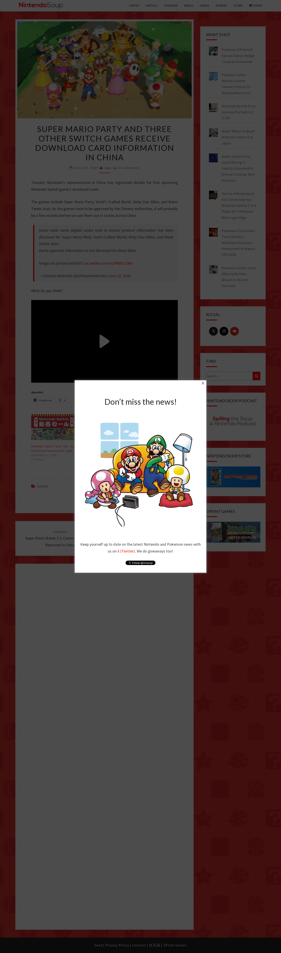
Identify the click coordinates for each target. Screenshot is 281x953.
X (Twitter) (126, 551)
